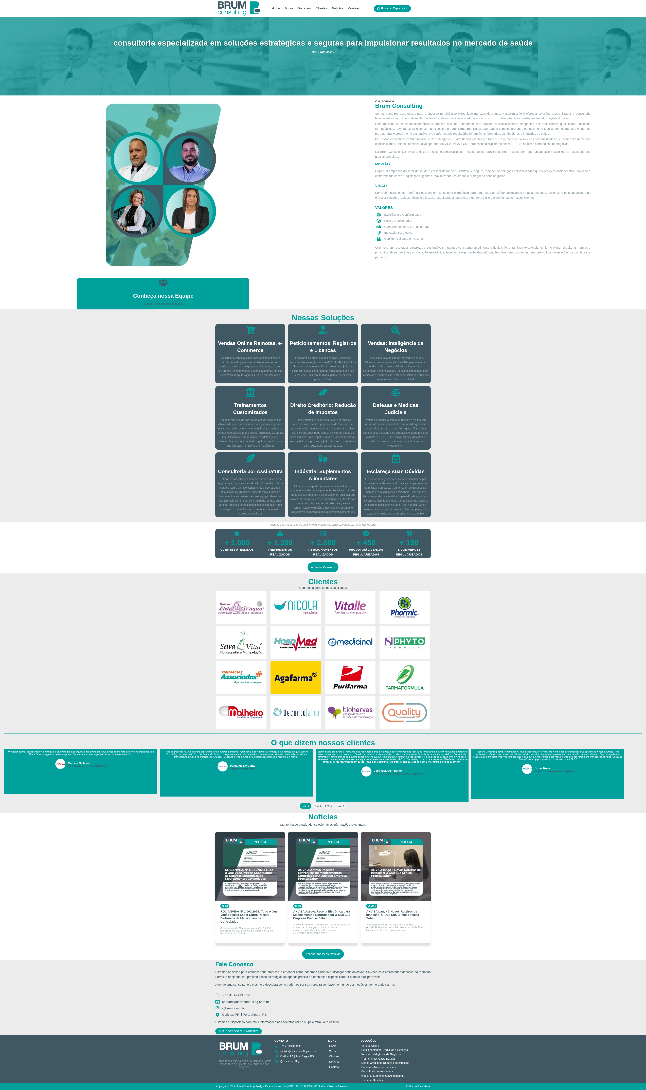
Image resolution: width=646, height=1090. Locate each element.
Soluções (304, 8)
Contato (353, 8)
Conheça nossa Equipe (163, 296)
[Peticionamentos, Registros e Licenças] (323, 330)
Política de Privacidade (418, 1086)
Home (276, 8)
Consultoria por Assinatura (250, 471)
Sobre (289, 8)
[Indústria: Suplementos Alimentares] (323, 458)
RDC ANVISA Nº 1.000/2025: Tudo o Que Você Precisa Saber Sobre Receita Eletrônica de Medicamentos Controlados (249, 916)
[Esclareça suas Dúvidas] (395, 458)
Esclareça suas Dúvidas (396, 471)
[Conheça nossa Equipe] (163, 282)
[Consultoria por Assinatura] (250, 458)
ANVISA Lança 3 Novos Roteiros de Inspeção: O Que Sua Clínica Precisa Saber (392, 915)
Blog (225, 906)
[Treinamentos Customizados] (250, 392)
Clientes (321, 8)
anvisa (371, 906)
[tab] (305, 806)
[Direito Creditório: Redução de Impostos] (323, 392)
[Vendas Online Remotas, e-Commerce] (250, 330)
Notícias (337, 8)
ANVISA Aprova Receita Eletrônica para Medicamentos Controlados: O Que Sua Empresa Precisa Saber (321, 915)
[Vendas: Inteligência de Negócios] (395, 330)
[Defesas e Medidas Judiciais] (395, 392)
